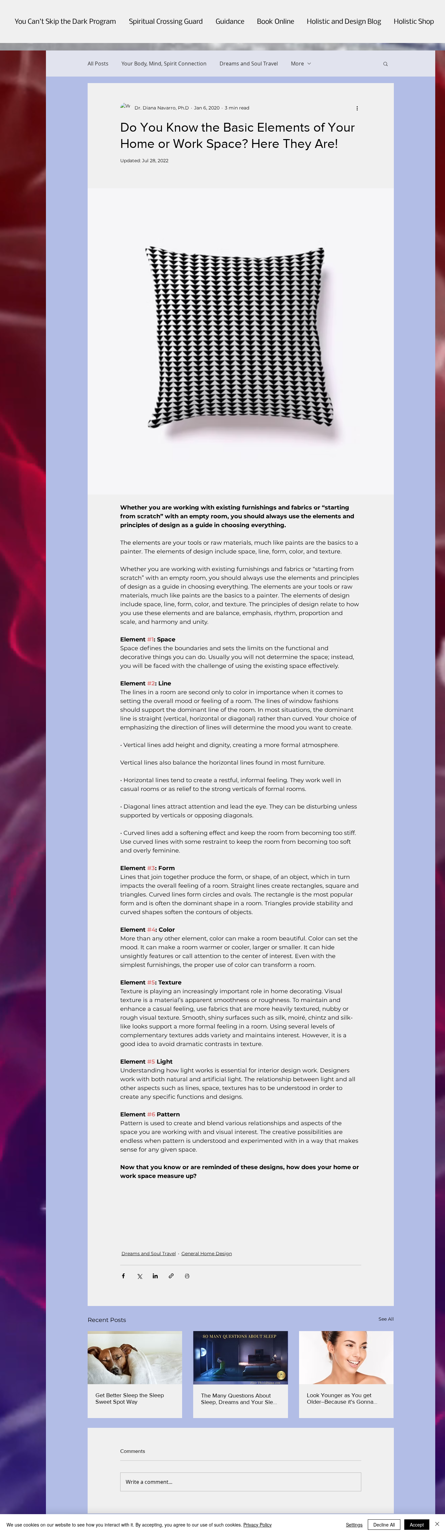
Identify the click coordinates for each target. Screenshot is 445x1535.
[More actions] (357, 108)
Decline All (384, 1524)
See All (386, 1319)
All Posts (98, 63)
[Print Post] (187, 1276)
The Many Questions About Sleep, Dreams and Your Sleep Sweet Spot (240, 1398)
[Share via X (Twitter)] (139, 1276)
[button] (385, 63)
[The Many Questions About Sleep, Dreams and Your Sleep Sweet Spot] (240, 1357)
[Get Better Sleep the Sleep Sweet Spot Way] (135, 1357)
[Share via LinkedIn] (155, 1276)
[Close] (437, 1524)
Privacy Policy (257, 1524)
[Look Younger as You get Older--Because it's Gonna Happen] (346, 1357)
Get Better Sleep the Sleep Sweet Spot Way (129, 1398)
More (297, 63)
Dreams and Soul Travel (249, 63)
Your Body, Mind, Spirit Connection (164, 63)
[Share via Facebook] (123, 1276)
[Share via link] (171, 1276)
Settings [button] (354, 1524)
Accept (417, 1524)
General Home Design (206, 1253)
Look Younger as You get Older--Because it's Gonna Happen (340, 1398)
